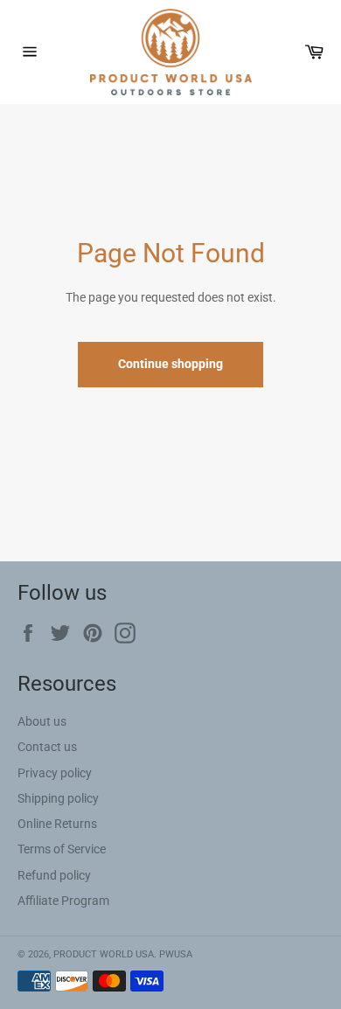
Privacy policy (54, 773)
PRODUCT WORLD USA (103, 954)
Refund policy (54, 875)
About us (41, 721)
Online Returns (57, 824)
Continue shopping (170, 364)
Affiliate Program (63, 901)
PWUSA (175, 954)
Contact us (47, 747)
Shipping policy (58, 798)
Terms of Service (61, 849)
